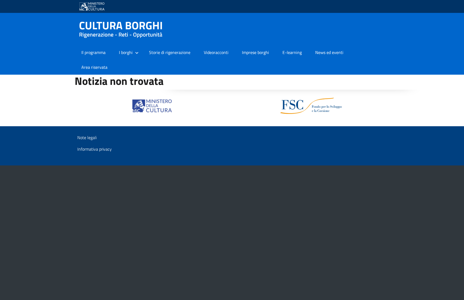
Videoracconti (216, 52)
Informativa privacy (94, 149)
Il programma (93, 52)
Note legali (87, 137)
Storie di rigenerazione (169, 52)
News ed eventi (329, 52)
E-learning (292, 52)
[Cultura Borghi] (122, 30)
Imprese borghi (255, 52)
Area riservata (94, 67)
